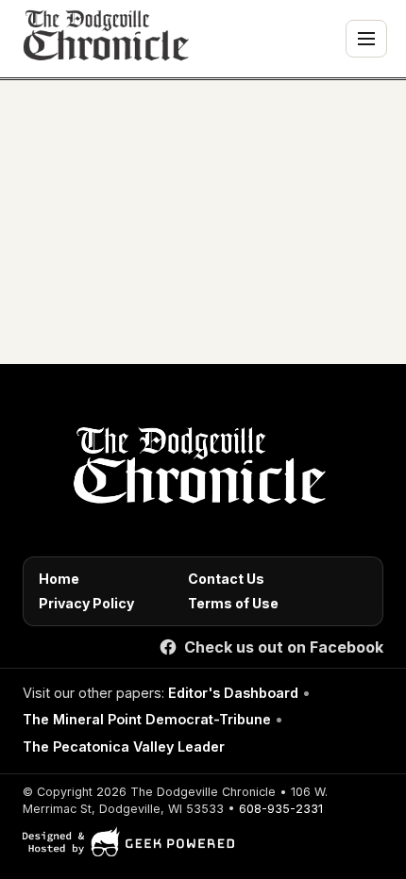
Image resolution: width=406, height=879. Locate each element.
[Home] (196, 470)
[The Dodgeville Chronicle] (104, 39)
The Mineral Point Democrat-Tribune (147, 719)
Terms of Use (233, 603)
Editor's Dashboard (233, 693)
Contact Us (226, 579)
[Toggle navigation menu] (366, 39)
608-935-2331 (281, 809)
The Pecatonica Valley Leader (124, 746)
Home (59, 579)
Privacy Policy (86, 603)
